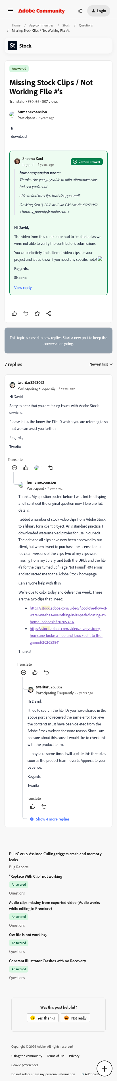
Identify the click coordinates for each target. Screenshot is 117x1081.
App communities (41, 25)
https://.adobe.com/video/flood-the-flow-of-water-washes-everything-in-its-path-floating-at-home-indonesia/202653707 (68, 615)
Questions (86, 25)
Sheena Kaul (32, 158)
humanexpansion (32, 111)
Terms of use (55, 1056)
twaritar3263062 (31, 382)
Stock (66, 25)
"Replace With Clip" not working (35, 876)
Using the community (26, 1056)
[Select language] (80, 10)
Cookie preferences (24, 1065)
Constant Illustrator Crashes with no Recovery (47, 960)
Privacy (74, 1056)
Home (16, 25)
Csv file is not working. (28, 934)
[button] (10, 12)
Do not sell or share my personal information (43, 1074)
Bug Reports (18, 866)
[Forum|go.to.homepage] (41, 10)
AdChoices (92, 1074)
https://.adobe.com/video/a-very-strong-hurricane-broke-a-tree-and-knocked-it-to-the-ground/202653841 (66, 635)
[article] (58, 425)
